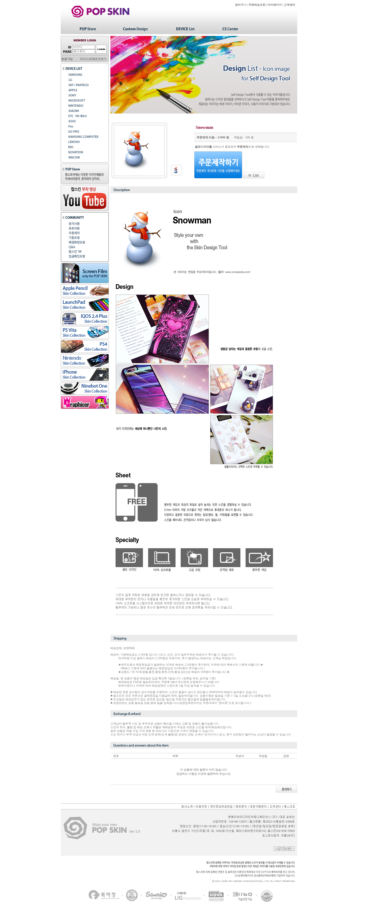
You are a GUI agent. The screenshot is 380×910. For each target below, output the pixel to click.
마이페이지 (275, 4)
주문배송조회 (256, 4)
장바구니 (240, 4)
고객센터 (289, 4)
